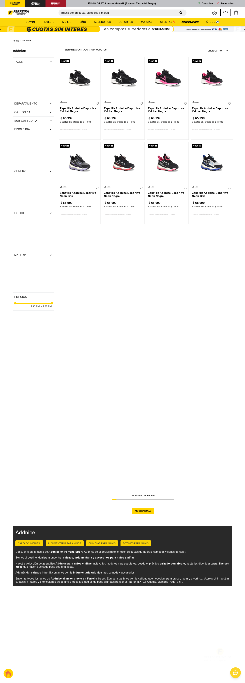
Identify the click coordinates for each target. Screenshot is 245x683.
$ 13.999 (35, 139)
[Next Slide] (244, 29)
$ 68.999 (46, 139)
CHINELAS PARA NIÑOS (102, 543)
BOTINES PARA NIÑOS (136, 543)
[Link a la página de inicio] (16, 40)
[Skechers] (190, 22)
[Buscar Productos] (182, 13)
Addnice (26, 40)
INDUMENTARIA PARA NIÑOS (64, 543)
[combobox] (122, 13)
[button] (33, 70)
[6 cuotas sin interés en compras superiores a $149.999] (122, 29)
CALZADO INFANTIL (29, 543)
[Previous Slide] (1, 29)
